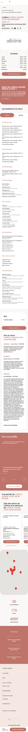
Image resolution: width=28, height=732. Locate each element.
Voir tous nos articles (14, 486)
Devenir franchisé (8, 695)
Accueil (3, 10)
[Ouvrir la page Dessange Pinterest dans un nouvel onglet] (20, 28)
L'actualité (5, 673)
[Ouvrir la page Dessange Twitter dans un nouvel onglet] (18, 28)
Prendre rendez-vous (18, 729)
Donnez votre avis (14, 328)
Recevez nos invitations (9, 710)
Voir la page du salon (11, 545)
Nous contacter (7, 682)
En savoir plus (5, 98)
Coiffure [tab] (7, 115)
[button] (20, 573)
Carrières (5, 699)
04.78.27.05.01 (6, 28)
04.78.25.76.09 (6, 538)
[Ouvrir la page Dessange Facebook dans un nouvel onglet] (15, 28)
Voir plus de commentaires (10, 425)
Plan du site (6, 686)
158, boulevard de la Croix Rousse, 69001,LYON (14, 25)
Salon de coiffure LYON (9, 10)
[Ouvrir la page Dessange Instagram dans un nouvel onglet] (12, 28)
